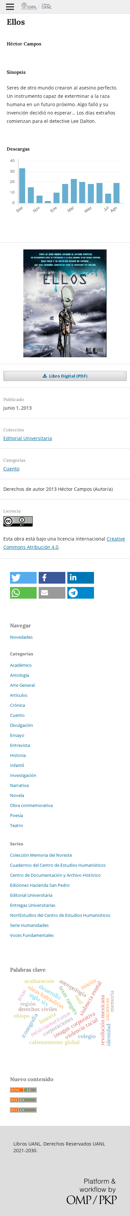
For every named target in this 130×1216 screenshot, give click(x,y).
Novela (17, 795)
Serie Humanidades (29, 925)
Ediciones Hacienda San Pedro (40, 885)
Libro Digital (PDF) (67, 376)
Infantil (17, 765)
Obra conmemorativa (31, 805)
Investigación (23, 775)
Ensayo (17, 735)
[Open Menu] (10, 6)
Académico (21, 665)
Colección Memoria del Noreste (41, 855)
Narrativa (19, 785)
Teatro (16, 825)
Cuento (11, 468)
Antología (19, 675)
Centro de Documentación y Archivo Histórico (55, 875)
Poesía (16, 815)
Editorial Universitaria (27, 438)
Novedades (21, 637)
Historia (18, 755)
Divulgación (21, 725)
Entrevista (20, 745)
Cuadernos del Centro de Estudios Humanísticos (58, 865)
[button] (23, 578)
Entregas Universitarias (32, 905)
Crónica (17, 705)
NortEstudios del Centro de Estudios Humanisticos (60, 915)
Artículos (18, 695)
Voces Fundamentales (32, 935)
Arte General (22, 685)
